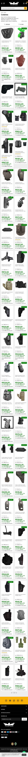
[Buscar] (25, 8)
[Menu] (2, 3)
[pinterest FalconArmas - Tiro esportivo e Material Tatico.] (18, 700)
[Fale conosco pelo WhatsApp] (4, 3)
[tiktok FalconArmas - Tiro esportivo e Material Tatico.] (14, 700)
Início (2, 12)
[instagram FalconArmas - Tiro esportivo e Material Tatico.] (6, 700)
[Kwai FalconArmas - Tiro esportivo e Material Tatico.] (22, 700)
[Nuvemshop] (14, 751)
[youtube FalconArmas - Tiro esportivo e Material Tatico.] (10, 700)
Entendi (24, 754)
